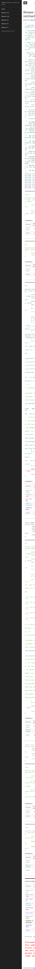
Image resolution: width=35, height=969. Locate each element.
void (26, 767)
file (32, 317)
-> (31, 296)
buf (27, 213)
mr (26, 346)
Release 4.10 (5, 16)
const (32, 522)
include (28, 174)
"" (25, 598)
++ (26, 343)
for (32, 341)
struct (32, 249)
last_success (29, 438)
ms (26, 206)
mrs (31, 350)
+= (33, 320)
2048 (28, 471)
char (28, 199)
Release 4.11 (5, 13)
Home (3, 9)
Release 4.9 (5, 20)
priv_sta (29, 777)
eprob (29, 303)
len (31, 213)
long (30, 445)
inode (27, 249)
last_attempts (30, 441)
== (29, 597)
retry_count (29, 434)
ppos (29, 201)
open (33, 528)
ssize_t (27, 194)
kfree (33, 253)
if (32, 311)
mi (31, 346)
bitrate (27, 381)
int (26, 244)
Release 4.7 (5, 27)
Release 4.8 (5, 24)
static (27, 522)
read (33, 529)
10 (29, 420)
